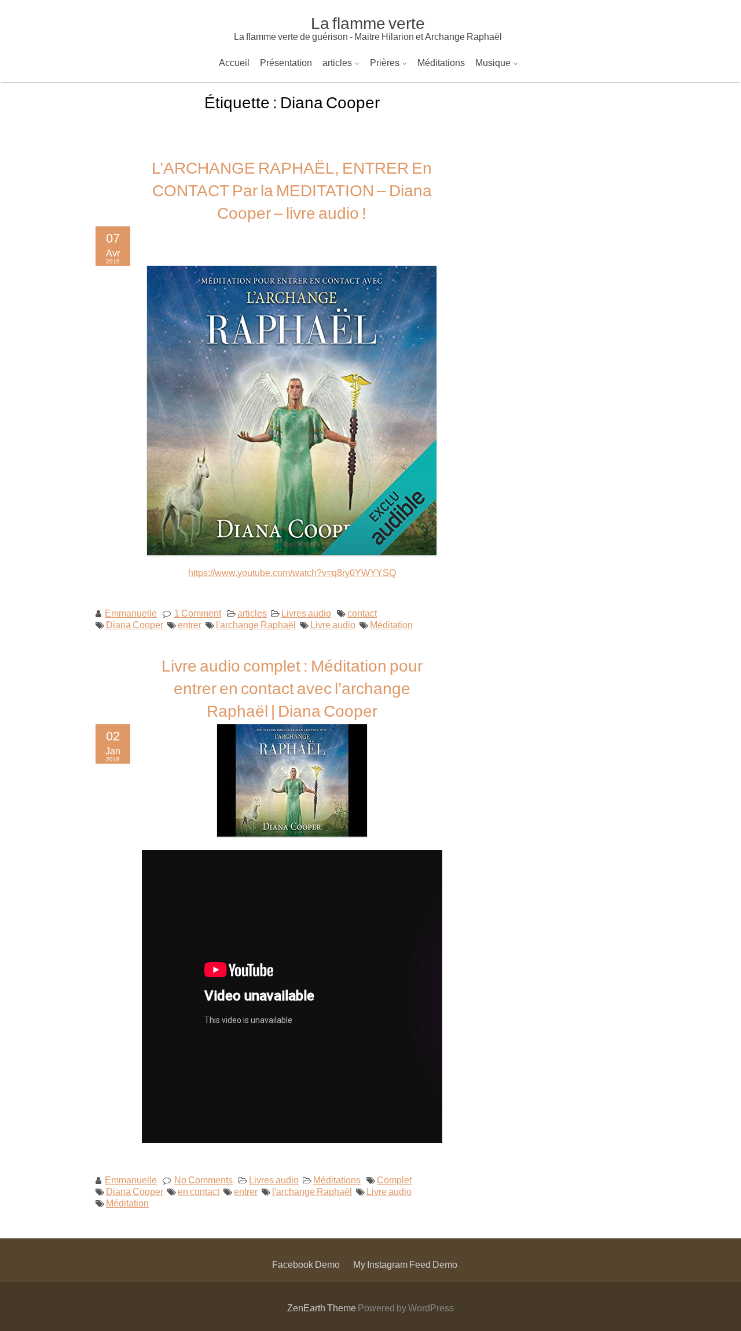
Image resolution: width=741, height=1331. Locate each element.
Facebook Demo (306, 1264)
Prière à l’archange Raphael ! (432, 120)
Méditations (441, 62)
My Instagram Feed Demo (405, 1264)
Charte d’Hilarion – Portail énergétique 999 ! (414, 197)
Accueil (234, 62)
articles (337, 62)
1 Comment (197, 612)
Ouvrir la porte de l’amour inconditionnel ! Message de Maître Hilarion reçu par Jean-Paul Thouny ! (523, 120)
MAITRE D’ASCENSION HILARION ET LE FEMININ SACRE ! (452, 222)
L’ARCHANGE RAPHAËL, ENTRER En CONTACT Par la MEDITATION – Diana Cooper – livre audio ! (292, 189)
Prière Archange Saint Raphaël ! (438, 95)
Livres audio (306, 612)
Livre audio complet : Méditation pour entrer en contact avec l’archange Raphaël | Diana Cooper (292, 687)
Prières (384, 62)
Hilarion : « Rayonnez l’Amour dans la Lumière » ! (425, 95)
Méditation (391, 624)
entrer (189, 624)
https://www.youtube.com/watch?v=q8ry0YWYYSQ (292, 572)
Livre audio (332, 624)
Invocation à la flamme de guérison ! (398, 299)
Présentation (286, 62)
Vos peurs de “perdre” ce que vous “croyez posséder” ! (434, 146)
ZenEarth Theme (322, 1307)
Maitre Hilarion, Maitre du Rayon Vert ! (402, 248)
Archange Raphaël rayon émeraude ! (400, 273)
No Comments (203, 1179)
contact (362, 612)
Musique (493, 62)
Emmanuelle (131, 612)
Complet (394, 1179)
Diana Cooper (134, 624)
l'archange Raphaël (256, 624)
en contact (198, 1191)
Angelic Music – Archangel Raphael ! (553, 95)
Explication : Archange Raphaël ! (392, 171)
